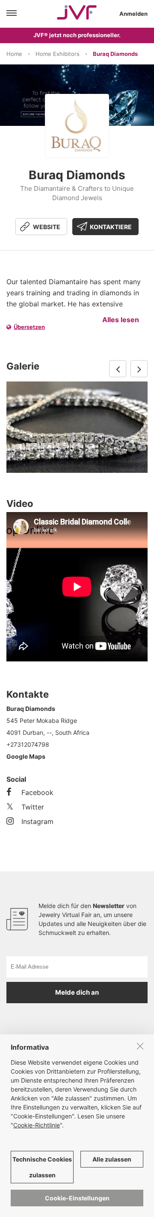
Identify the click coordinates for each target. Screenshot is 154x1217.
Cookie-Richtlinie (36, 1125)
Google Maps (25, 756)
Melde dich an (77, 992)
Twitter (32, 807)
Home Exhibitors (58, 53)
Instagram (37, 821)
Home (14, 53)
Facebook (37, 792)
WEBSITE (46, 226)
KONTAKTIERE (111, 226)
